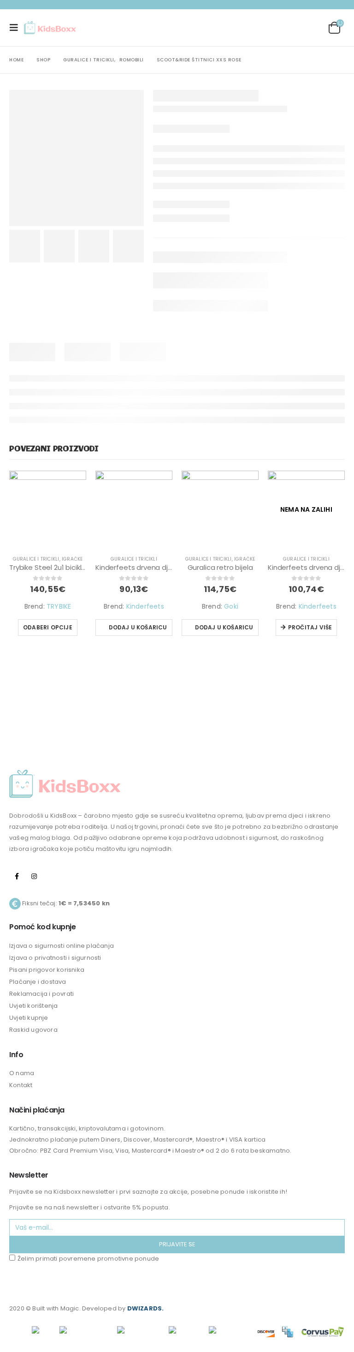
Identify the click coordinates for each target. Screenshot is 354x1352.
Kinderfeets (145, 606)
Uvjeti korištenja (33, 1005)
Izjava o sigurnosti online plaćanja (61, 945)
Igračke (72, 559)
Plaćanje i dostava (37, 981)
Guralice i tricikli (36, 559)
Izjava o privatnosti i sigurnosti (55, 957)
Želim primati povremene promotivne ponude (88, 1258)
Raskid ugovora (33, 1029)
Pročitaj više (310, 627)
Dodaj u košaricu (138, 627)
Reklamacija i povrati (41, 993)
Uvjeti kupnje (28, 1017)
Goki (231, 606)
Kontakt (20, 1085)
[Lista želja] (310, 28)
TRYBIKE (59, 606)
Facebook (17, 876)
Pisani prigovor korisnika (46, 969)
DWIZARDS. (145, 1308)
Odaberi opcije (47, 627)
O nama (21, 1073)
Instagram (34, 876)
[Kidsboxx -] (50, 27)
